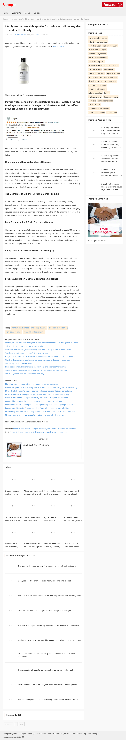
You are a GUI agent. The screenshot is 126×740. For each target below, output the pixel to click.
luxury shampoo (95, 69)
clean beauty (93, 81)
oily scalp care (94, 105)
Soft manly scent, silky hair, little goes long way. (24, 374)
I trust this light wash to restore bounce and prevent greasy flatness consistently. (38, 391)
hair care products (55, 733)
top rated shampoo (91, 733)
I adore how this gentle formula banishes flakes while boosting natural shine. (37, 408)
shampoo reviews (26, 733)
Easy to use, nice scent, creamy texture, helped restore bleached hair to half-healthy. (40, 356)
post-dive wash (94, 46)
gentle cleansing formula (98, 108)
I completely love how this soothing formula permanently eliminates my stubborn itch (40, 411)
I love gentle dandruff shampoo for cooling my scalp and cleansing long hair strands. (40, 404)
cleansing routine (110, 97)
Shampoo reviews (10, 19)
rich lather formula (13, 332)
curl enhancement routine (99, 65)
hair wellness (109, 69)
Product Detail (58, 46)
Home (5, 13)
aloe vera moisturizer (97, 85)
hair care (92, 101)
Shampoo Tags (95, 33)
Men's (27, 13)
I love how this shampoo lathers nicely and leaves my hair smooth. (32, 384)
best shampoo (40, 733)
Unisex (37, 13)
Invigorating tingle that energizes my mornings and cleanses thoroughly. (35, 367)
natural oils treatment (97, 89)
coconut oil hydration (97, 54)
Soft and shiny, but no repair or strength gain (24, 346)
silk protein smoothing (97, 57)
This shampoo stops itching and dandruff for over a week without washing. (36, 370)
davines (115, 65)
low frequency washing (58, 328)
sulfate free (93, 77)
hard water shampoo (20, 328)
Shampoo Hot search (98, 24)
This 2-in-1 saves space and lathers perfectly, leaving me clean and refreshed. (37, 360)
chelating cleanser (38, 328)
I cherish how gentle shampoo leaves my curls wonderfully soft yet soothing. (37, 398)
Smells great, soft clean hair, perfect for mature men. (27, 353)
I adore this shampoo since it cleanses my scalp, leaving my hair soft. (33, 401)
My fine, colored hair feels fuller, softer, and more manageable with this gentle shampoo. (42, 343)
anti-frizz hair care (108, 81)
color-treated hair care (97, 42)
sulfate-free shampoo (97, 50)
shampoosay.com (34, 422)
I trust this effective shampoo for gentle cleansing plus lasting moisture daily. (37, 394)
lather (106, 93)
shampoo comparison (73, 733)
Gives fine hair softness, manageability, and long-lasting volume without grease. (38, 349)
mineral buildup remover (34, 332)
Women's (16, 13)
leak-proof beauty (110, 46)
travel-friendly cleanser (98, 38)
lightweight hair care (108, 77)
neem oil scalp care (96, 61)
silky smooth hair (95, 93)
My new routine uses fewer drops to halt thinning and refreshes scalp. (34, 415)
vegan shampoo (113, 73)
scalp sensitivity (95, 97)
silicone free (112, 112)
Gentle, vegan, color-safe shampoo (19, 363)
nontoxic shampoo (105, 101)
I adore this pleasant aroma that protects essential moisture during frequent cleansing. (41, 387)
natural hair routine (96, 112)
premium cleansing (96, 73)
